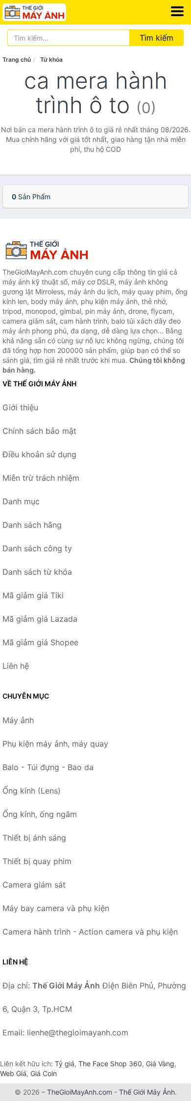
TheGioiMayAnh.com (79, 1092)
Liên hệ (15, 666)
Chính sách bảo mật (39, 431)
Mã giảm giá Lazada (39, 619)
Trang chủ (16, 59)
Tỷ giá (64, 1063)
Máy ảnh (18, 720)
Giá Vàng (160, 1063)
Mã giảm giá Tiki (33, 595)
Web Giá (13, 1073)
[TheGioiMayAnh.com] (46, 12)
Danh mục (21, 501)
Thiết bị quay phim (37, 861)
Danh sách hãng (32, 525)
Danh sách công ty (37, 548)
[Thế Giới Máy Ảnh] (51, 250)
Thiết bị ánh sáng (34, 838)
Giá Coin (43, 1073)
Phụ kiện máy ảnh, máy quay (55, 744)
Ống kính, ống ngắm (39, 814)
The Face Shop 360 (110, 1063)
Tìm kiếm (156, 38)
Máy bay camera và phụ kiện (55, 908)
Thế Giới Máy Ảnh (147, 1092)
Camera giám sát (34, 885)
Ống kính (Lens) (31, 791)
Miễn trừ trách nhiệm (40, 478)
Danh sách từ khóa (37, 572)
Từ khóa (51, 59)
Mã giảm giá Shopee (40, 642)
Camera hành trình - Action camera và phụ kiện (90, 932)
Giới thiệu (20, 407)
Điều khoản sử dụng (39, 454)
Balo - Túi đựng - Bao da (48, 767)
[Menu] (177, 11)
